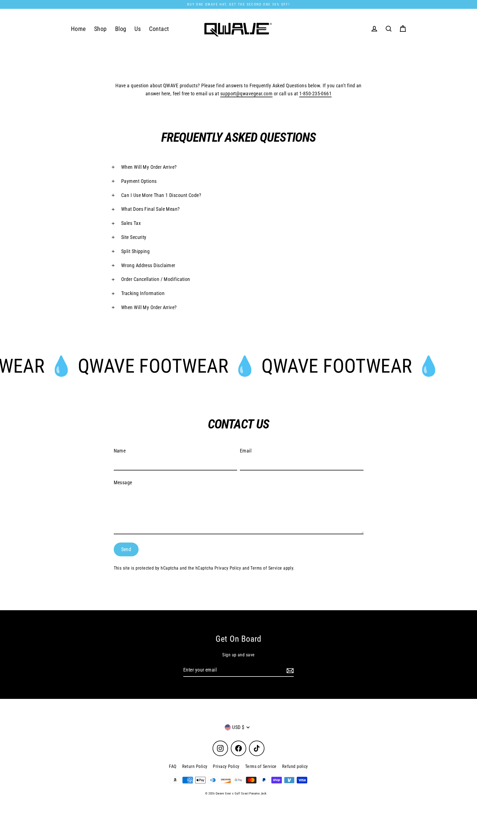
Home (78, 28)
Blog (120, 28)
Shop (100, 28)
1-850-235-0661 (315, 93)
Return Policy (195, 766)
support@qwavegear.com (246, 93)
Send (126, 549)
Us (137, 28)
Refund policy (295, 766)
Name (120, 451)
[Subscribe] (289, 670)
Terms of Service (266, 568)
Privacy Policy (227, 568)
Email (245, 451)
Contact (159, 28)
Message (123, 482)
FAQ (172, 766)
